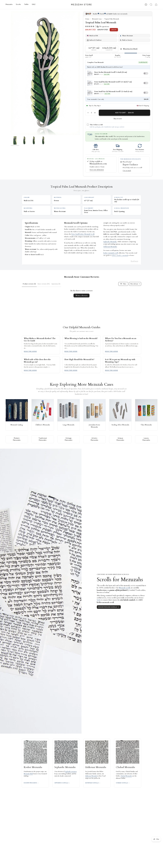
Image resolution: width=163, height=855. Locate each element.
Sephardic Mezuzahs (110, 242)
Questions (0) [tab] (55, 284)
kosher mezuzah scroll (110, 253)
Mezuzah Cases (97, 19)
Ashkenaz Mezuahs (91, 776)
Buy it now (118, 119)
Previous (11, 73)
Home (87, 19)
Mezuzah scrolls (124, 588)
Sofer (99, 600)
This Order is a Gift (96, 125)
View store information (97, 170)
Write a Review (81, 295)
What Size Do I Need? (130, 49)
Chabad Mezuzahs (126, 776)
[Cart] (156, 4)
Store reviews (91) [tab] (44, 284)
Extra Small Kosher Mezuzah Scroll (82, 234)
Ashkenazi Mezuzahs (110, 247)
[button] (9, 4)
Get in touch (127, 170)
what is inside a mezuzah (120, 255)
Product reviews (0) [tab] (29, 284)
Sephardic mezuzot (71, 772)
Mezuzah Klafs (28, 774)
